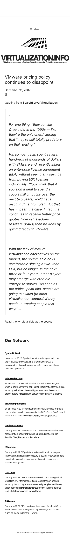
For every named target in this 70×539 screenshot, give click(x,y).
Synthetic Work (13, 353)
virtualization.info (35, 58)
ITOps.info (10, 447)
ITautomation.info (14, 425)
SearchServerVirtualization (40, 102)
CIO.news (10, 501)
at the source (43, 321)
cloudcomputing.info (15, 404)
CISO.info (10, 473)
